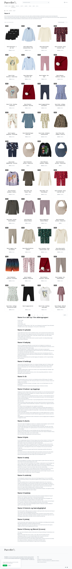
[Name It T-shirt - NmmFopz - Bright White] (45, 294)
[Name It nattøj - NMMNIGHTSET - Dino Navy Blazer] (12, 150)
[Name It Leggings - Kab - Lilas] (45, 63)
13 (42, 315)
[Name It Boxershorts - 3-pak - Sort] (12, 34)
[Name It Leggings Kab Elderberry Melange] (45, 207)
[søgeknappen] (48, 2)
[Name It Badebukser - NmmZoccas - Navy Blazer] (12, 265)
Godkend (5, 565)
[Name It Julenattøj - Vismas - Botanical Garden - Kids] (45, 236)
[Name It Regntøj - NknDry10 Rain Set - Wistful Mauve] (61, 294)
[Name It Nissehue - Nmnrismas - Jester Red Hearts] (45, 265)
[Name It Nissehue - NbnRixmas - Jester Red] (61, 63)
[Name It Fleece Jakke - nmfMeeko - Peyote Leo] (61, 121)
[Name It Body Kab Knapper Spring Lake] (28, 121)
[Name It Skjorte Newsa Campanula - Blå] (28, 63)
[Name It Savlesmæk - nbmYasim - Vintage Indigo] (61, 150)
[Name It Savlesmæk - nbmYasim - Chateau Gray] (61, 207)
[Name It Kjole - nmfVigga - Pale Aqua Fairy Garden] (12, 294)
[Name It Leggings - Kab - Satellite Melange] (61, 265)
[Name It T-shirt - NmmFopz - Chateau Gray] (12, 92)
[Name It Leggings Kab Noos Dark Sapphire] (45, 92)
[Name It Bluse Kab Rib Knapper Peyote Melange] (61, 236)
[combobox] (34, 2)
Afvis (9, 565)
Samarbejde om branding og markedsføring (44, 559)
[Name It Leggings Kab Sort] (28, 294)
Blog (38, 556)
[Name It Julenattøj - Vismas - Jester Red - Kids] (61, 178)
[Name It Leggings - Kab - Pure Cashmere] (12, 236)
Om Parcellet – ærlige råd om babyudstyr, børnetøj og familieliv (48, 560)
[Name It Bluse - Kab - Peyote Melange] (45, 178)
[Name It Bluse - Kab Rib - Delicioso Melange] (12, 207)
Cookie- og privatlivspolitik (41, 562)
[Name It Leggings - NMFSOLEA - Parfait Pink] (28, 265)
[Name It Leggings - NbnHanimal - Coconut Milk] (12, 121)
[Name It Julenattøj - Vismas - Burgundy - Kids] (61, 34)
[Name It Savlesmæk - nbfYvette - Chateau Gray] (28, 150)
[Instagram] (67, 567)
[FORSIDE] (4, 10)
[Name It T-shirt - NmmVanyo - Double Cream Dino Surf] (12, 63)
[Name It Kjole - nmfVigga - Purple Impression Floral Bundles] (61, 92)
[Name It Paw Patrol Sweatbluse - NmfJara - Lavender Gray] (12, 178)
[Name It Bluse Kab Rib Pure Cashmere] (28, 236)
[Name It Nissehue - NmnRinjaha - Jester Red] (28, 92)
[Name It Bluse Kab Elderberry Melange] (28, 207)
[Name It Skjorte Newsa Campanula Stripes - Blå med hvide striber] (28, 34)
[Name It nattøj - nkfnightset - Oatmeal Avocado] (45, 121)
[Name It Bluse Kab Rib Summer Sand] (45, 34)
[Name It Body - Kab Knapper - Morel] (28, 178)
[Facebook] (65, 567)
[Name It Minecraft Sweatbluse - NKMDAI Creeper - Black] (45, 150)
